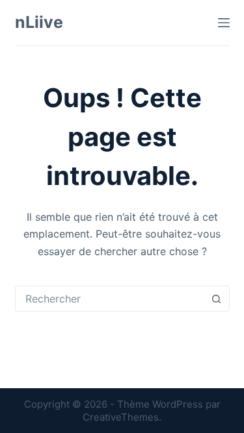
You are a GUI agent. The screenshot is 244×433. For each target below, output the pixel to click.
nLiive (39, 22)
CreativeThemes (121, 417)
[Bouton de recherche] (216, 298)
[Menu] (224, 23)
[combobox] (110, 299)
